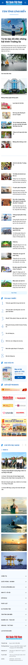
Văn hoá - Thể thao (7, 625)
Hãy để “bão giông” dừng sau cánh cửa (16, 318)
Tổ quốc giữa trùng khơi (19, 187)
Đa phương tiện (6, 609)
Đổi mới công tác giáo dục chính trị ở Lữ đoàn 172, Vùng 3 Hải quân (13, 482)
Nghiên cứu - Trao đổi (7, 620)
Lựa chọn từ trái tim (18, 103)
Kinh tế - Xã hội (5, 592)
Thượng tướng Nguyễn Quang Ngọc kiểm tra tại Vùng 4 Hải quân (13, 471)
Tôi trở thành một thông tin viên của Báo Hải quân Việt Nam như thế (20, 124)
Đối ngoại (4, 598)
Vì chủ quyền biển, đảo (8, 587)
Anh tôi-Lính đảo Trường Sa (19, 164)
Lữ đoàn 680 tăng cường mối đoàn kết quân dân (13, 488)
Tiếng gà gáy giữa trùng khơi (19, 215)
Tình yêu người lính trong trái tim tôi (15, 303)
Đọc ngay (20, 377)
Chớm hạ (15, 242)
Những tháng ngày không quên (9, 97)
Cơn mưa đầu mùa (6, 73)
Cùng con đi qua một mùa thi (20, 133)
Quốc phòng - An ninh (7, 581)
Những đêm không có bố (19, 142)
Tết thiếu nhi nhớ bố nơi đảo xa (19, 174)
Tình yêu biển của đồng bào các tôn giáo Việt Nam (15, 310)
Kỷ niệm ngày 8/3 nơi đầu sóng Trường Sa (19, 268)
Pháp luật (4, 603)
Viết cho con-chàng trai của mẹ (14, 341)
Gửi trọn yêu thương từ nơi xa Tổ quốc (19, 113)
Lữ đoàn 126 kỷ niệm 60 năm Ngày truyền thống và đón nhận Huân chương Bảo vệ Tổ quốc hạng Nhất (13, 477)
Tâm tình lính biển (6, 614)
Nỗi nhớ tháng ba (10, 356)
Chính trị (5, 450)
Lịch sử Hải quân (6, 631)
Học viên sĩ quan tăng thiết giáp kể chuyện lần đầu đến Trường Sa (19, 201)
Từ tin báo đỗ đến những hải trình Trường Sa (13, 40)
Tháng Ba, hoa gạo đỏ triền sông (19, 254)
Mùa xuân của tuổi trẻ (19, 281)
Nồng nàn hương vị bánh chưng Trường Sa (16, 325)
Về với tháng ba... (10, 333)
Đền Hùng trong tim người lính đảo (18, 229)
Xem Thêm (14, 292)
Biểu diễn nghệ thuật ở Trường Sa (15, 348)
